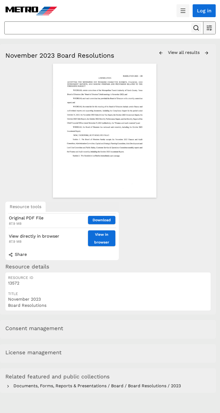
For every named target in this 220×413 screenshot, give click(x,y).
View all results (184, 52)
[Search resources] (196, 28)
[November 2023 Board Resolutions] (104, 131)
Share (20, 254)
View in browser (101, 238)
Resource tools (25, 206)
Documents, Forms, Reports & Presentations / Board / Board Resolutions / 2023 (96, 385)
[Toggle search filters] (209, 28)
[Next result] (207, 53)
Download (102, 220)
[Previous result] (161, 53)
